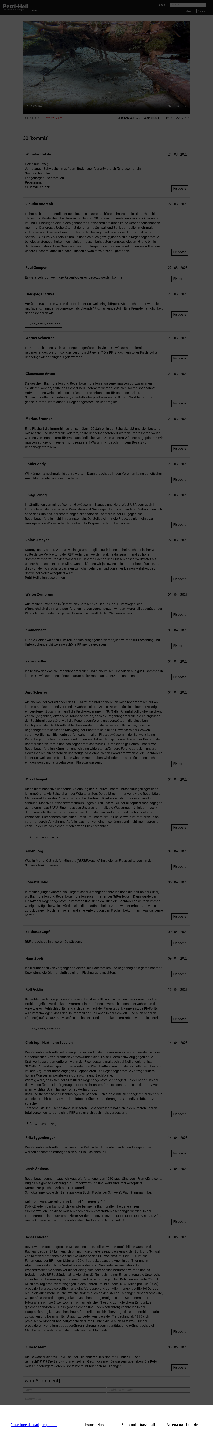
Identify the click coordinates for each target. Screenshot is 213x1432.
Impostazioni (95, 1425)
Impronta (49, 1425)
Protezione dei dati (25, 1425)
